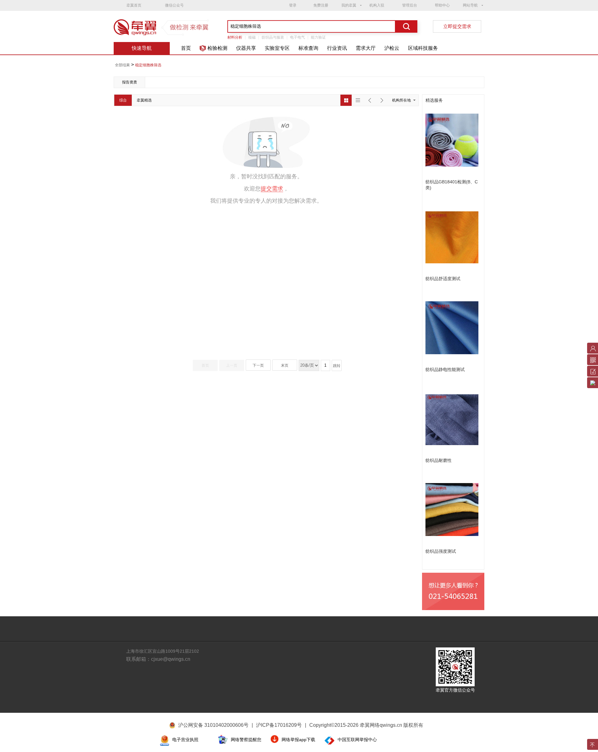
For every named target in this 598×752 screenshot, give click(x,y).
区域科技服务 (423, 48)
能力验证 (318, 37)
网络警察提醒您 (246, 739)
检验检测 (217, 48)
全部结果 (122, 65)
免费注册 (320, 5)
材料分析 (234, 37)
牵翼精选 (144, 100)
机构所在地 (401, 100)
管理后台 (409, 5)
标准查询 (308, 48)
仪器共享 (246, 48)
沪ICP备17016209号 (281, 725)
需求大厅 (366, 48)
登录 (293, 5)
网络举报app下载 (298, 739)
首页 (186, 48)
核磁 (252, 37)
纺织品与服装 (273, 37)
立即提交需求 (457, 26)
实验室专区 (277, 48)
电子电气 (297, 37)
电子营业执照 (185, 739)
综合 (123, 100)
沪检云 (391, 48)
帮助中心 (442, 5)
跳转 (336, 366)
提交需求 (272, 189)
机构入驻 (376, 5)
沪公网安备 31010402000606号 (213, 725)
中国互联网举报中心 (357, 739)
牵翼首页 (133, 5)
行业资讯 (337, 48)
